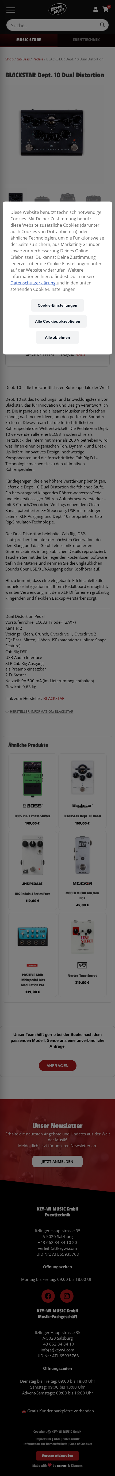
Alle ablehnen (57, 337)
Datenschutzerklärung (33, 283)
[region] (57, 278)
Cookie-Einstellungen (57, 305)
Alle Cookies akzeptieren (57, 321)
